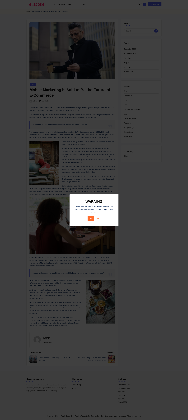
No (98, 218)
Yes (90, 218)
